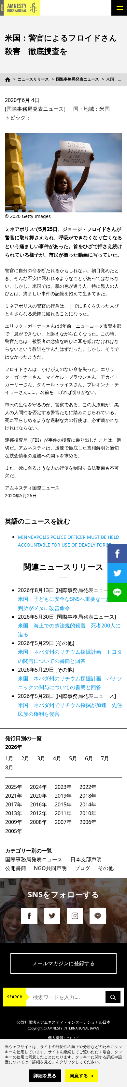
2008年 (38, 822)
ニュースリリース (33, 79)
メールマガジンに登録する (63, 963)
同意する (79, 1075)
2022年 (87, 786)
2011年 (63, 813)
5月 (73, 758)
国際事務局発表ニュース (77, 79)
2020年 (38, 795)
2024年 (38, 786)
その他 (106, 868)
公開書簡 (15, 868)
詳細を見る (45, 1075)
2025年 (13, 786)
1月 (9, 758)
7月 (105, 758)
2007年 (63, 822)
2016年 (38, 804)
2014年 (87, 804)
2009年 (13, 822)
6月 (89, 758)
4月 (57, 758)
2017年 (13, 804)
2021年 (13, 795)
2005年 (13, 831)
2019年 (63, 795)
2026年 (13, 747)
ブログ (82, 868)
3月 (41, 758)
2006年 (87, 822)
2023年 (63, 786)
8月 (9, 767)
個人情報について (63, 1038)
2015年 (63, 804)
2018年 (87, 795)
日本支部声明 (86, 859)
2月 (25, 758)
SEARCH (14, 997)
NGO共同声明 (50, 868)
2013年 (13, 813)
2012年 (38, 813)
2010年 (87, 813)
